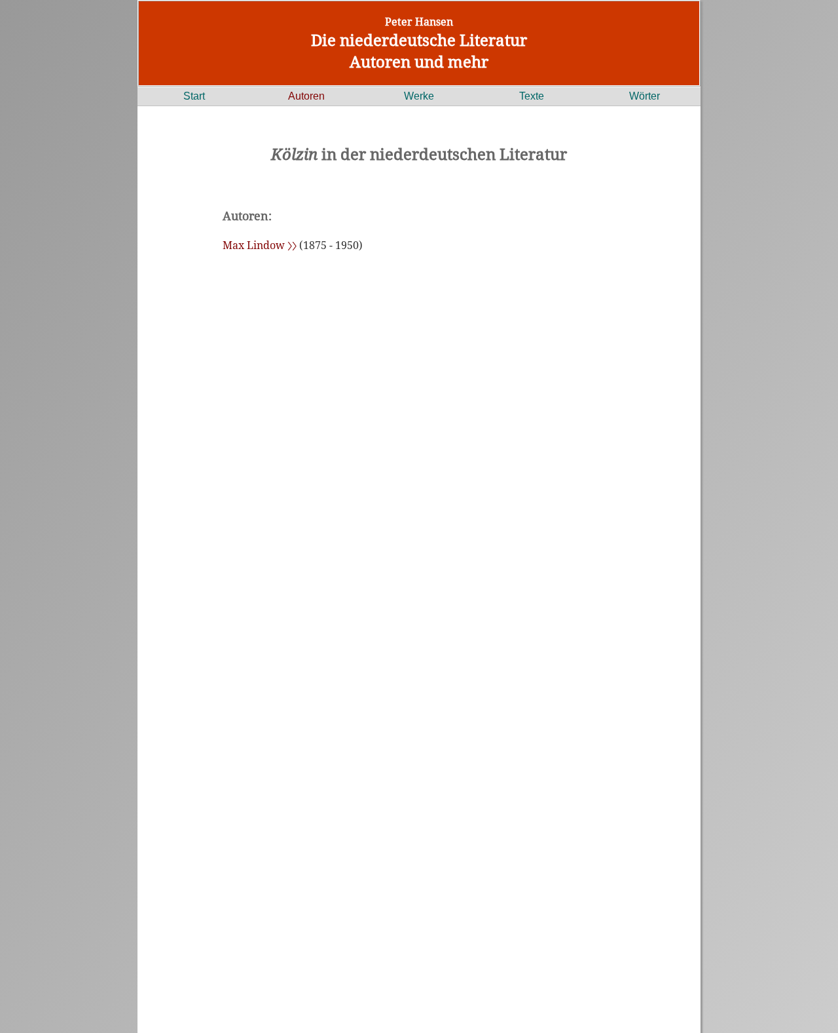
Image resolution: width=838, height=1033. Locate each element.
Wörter (644, 96)
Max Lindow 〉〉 (260, 245)
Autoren (306, 96)
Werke (419, 96)
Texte (531, 96)
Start (194, 96)
